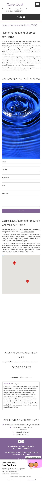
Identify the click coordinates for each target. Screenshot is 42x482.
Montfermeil (20, 236)
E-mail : (4, 169)
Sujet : (4, 185)
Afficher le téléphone (22, 432)
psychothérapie (29, 232)
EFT (22, 232)
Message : (5, 193)
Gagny (16, 238)
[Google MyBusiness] (22, 441)
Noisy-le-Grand (24, 238)
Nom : (4, 162)
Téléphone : (5, 177)
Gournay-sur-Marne (33, 236)
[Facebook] (19, 441)
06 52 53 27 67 (21, 367)
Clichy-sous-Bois (7, 238)
